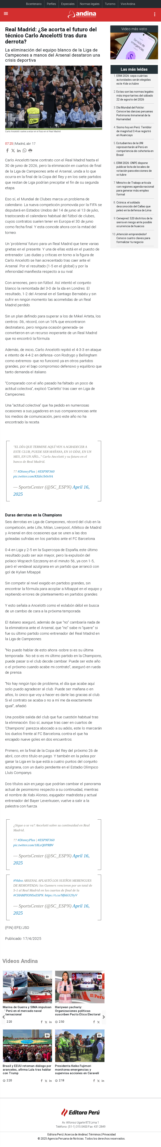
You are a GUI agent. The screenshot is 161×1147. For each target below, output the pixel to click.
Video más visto (134, 29)
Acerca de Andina (76, 1134)
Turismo (110, 3)
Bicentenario (34, 3)
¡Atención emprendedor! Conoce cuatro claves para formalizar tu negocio (133, 238)
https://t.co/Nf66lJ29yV (61, 895)
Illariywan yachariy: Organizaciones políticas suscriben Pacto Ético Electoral (77, 1010)
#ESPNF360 (46, 471)
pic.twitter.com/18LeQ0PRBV (33, 845)
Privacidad (109, 1134)
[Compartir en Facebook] (42, 1021)
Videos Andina (20, 961)
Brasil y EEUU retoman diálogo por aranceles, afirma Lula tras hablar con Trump (27, 1069)
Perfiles (51, 3)
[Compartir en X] (46, 1021)
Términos (95, 1134)
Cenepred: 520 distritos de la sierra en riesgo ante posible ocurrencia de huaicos (134, 222)
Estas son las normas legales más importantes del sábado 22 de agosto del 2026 (135, 95)
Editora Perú (55, 1134)
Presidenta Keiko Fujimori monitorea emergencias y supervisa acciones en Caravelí (77, 1069)
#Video (18, 880)
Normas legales (90, 3)
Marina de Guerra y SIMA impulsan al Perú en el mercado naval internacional (27, 1010)
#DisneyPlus (26, 471)
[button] (3, 1017)
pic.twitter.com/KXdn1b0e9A (33, 476)
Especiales (68, 3)
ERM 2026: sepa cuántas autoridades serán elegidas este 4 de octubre (133, 79)
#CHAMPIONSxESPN (28, 895)
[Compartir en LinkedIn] (50, 1021)
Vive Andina (128, 3)
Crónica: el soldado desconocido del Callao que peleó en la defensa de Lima (133, 206)
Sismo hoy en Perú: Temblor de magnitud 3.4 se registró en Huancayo (134, 131)
